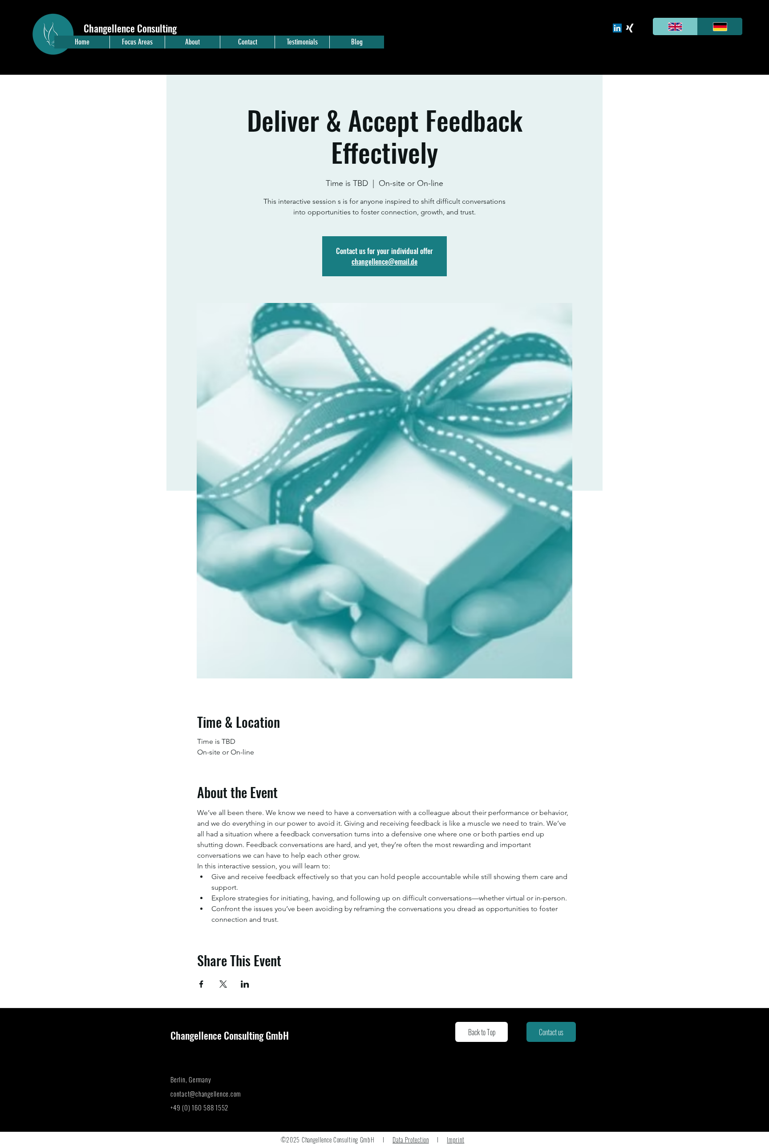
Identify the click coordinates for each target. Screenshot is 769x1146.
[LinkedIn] (617, 28)
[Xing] (629, 28)
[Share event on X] (223, 984)
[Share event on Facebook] (201, 984)
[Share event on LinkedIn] (245, 984)
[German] (719, 26)
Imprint (455, 1139)
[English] (675, 26)
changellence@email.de (384, 261)
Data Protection (411, 1139)
